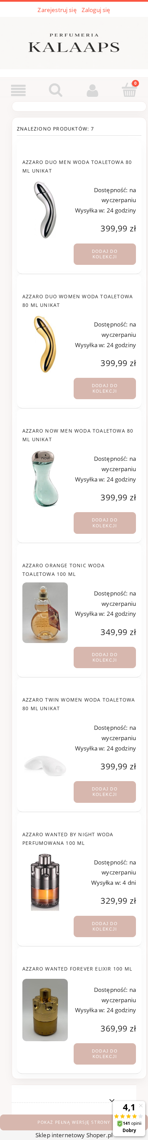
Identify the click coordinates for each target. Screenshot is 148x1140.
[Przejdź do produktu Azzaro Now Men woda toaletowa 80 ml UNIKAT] (45, 478)
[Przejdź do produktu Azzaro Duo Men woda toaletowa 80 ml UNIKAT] (45, 209)
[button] (18, 90)
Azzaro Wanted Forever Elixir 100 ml (77, 968)
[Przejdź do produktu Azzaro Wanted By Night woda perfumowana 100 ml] (45, 881)
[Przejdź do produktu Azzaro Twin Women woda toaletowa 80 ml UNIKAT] (45, 747)
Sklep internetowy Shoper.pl (74, 1135)
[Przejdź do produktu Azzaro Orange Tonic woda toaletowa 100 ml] (45, 612)
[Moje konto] (92, 90)
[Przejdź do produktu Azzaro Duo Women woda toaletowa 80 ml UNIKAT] (45, 343)
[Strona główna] (74, 42)
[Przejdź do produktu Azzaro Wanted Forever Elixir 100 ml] (45, 1010)
